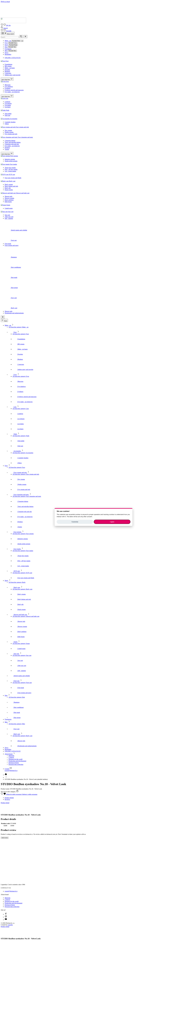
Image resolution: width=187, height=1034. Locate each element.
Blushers (7, 71)
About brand (9, 737)
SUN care (16, 554)
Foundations (8, 64)
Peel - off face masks (11, 169)
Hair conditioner (18, 690)
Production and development (17, 744)
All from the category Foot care (22, 666)
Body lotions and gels (11, 186)
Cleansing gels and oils (12, 144)
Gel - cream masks (10, 171)
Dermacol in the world (15, 742)
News (6, 52)
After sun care (9, 217)
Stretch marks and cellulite (21, 659)
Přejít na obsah (5, 1)
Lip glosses (8, 103)
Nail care (7, 115)
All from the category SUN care (22, 556)
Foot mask (8, 227)
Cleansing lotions (10, 140)
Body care (16, 570)
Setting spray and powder (12, 75)
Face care (16, 712)
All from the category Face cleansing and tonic (26, 479)
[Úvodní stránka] (6, 758)
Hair (6, 47)
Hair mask (16, 695)
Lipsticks (7, 102)
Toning (7, 149)
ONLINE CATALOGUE (13, 58)
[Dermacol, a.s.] (13, 22)
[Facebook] (6, 897)
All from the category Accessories (22, 436)
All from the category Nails (20, 419)
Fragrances (8, 49)
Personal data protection (16, 747)
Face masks (17, 532)
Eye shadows (9, 86)
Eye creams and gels (11, 134)
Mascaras (7, 85)
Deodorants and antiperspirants (14, 296)
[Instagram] (6, 900)
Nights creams (9, 132)
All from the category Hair (17, 680)
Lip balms (8, 105)
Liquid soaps (9, 208)
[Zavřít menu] (3, 300)
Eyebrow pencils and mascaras (14, 90)
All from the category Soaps (21, 627)
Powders (7, 69)
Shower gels (8, 196)
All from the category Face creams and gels (25, 457)
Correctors (8, 73)
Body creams (9, 184)
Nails (15, 417)
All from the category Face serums (23, 517)
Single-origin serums (11, 161)
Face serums (17, 515)
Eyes (15, 358)
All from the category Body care (22, 572)
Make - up (8, 41)
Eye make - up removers (12, 92)
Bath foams (8, 201)
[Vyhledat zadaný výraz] (21, 36)
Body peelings (9, 200)
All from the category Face (20, 317)
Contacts (11, 740)
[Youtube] (6, 903)
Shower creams (9, 198)
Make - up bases (10, 68)
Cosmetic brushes (10, 122)
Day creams (8, 130)
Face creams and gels (20, 456)
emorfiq (10, 908)
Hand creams (9, 190)
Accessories (17, 434)
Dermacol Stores (14, 746)
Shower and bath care (20, 598)
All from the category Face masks (22, 534)
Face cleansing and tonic (21, 478)
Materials (11, 739)
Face (6, 43)
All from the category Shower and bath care (25, 599)
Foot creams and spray (12, 228)
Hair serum (16, 701)
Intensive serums (10, 159)
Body (6, 45)
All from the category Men (17, 707)
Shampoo (16, 685)
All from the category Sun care (21, 638)
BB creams (8, 66)
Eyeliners (7, 88)
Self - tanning (9, 218)
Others (7, 124)
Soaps (15, 625)
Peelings (7, 147)
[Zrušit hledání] (25, 36)
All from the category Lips (20, 392)
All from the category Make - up (18, 310)
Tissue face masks (10, 167)
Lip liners (8, 107)
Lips (15, 390)
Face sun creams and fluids (13, 178)
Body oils (8, 188)
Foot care (16, 664)
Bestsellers (8, 54)
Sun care (7, 215)
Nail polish (8, 113)
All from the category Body (17, 565)
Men (6, 50)
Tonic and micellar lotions (13, 142)
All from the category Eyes (20, 359)
